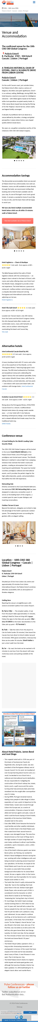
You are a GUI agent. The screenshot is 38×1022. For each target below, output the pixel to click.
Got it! (30, 1012)
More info (19, 1013)
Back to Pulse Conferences (15, 1020)
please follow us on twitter (21, 986)
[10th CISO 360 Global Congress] (8, 4)
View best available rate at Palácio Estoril (17, 221)
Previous (5, 147)
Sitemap (19, 1007)
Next (33, 147)
